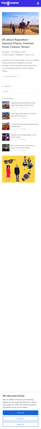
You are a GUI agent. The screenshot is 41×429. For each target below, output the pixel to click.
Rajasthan (19, 55)
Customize (20, 418)
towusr (7, 52)
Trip (32, 55)
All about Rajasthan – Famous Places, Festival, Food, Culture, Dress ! (18, 43)
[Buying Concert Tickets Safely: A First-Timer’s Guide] (6, 137)
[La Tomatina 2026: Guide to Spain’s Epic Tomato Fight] (6, 126)
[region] (20, 410)
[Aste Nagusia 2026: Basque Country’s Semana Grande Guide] (6, 115)
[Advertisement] (20, 273)
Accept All (20, 413)
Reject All (20, 424)
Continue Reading (11, 75)
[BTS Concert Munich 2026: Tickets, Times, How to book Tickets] (6, 147)
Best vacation (9, 55)
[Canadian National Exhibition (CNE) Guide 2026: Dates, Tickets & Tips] (6, 105)
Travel (27, 55)
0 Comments (23, 107)
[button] (38, 3)
